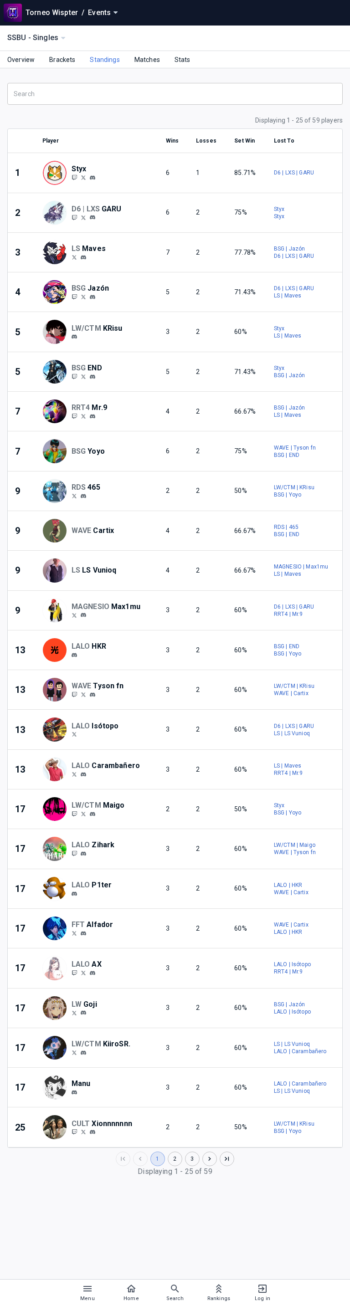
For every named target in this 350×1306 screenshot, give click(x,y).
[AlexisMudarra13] (74, 734)
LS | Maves (288, 295)
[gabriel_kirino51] (74, 337)
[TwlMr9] (83, 416)
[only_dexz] (74, 296)
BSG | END (286, 455)
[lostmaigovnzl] (92, 814)
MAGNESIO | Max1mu (301, 566)
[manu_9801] (74, 1092)
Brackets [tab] (62, 59)
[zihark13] (83, 853)
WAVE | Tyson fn (295, 448)
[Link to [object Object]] (57, 172)
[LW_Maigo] (83, 813)
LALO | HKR (288, 885)
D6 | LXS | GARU (294, 172)
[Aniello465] (74, 495)
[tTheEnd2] (83, 376)
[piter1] (74, 894)
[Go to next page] (209, 1159)
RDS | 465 (286, 527)
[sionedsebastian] (83, 1132)
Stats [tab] (182, 59)
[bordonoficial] (74, 774)
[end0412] (92, 377)
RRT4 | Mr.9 (288, 614)
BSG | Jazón (289, 249)
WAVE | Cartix (291, 693)
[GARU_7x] (74, 217)
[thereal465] (83, 496)
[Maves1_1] (74, 257)
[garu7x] (92, 218)
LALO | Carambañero (300, 1051)
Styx (279, 209)
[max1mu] (83, 615)
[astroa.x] (92, 973)
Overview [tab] (21, 59)
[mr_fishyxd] (92, 694)
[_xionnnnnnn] (92, 1132)
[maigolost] (74, 813)
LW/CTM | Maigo (294, 845)
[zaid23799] (74, 416)
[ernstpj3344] (83, 1013)
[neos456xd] (74, 694)
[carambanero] (83, 774)
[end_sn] (74, 376)
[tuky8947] (92, 177)
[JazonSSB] (83, 296)
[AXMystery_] (74, 972)
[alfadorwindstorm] (83, 933)
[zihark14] (74, 853)
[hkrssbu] (74, 655)
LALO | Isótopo (292, 964)
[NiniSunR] (74, 1052)
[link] (92, 177)
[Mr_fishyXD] (83, 694)
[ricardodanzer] (74, 615)
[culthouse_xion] (74, 1132)
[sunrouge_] (83, 1053)
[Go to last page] (227, 1159)
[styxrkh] (74, 177)
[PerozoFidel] (74, 1012)
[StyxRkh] (83, 177)
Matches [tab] (147, 59)
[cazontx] (92, 297)
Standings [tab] (104, 59)
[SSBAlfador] (74, 933)
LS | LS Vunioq (292, 733)
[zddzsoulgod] (92, 416)
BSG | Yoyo (288, 495)
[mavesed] (83, 257)
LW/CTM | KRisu (294, 487)
